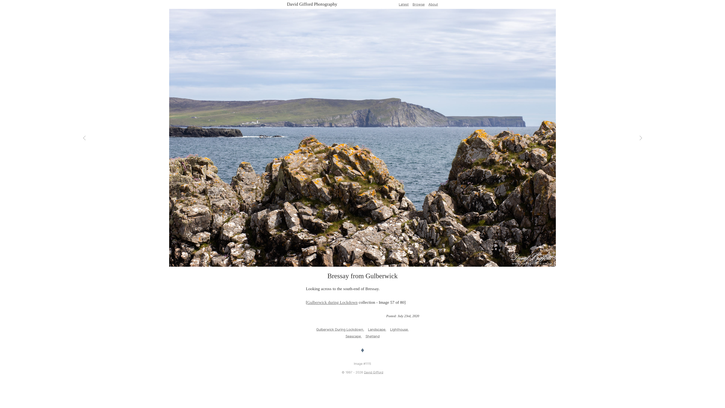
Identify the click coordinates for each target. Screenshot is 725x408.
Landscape (376, 330)
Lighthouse (399, 330)
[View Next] (640, 138)
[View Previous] (85, 138)
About (433, 4)
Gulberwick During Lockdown (339, 330)
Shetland (373, 336)
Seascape (353, 336)
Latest (404, 4)
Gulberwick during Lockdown (332, 302)
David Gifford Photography (312, 4)
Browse (419, 4)
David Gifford (373, 372)
